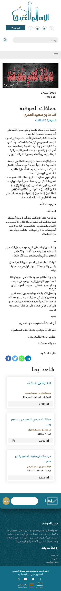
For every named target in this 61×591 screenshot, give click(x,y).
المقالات (40, 120)
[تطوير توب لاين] (30, 585)
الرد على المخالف (43, 470)
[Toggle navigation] (55, 54)
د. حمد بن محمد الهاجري (39, 430)
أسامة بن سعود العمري (40, 115)
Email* (24, 499)
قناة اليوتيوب (52, 562)
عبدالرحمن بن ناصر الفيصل (39, 466)
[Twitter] (15, 358)
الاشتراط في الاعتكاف (39, 383)
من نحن (54, 555)
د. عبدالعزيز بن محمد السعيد (38, 393)
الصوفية (51, 120)
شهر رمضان (27, 397)
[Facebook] (8, 358)
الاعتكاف (47, 397)
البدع (48, 434)
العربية (16, 28)
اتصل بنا (54, 558)
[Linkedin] (28, 358)
